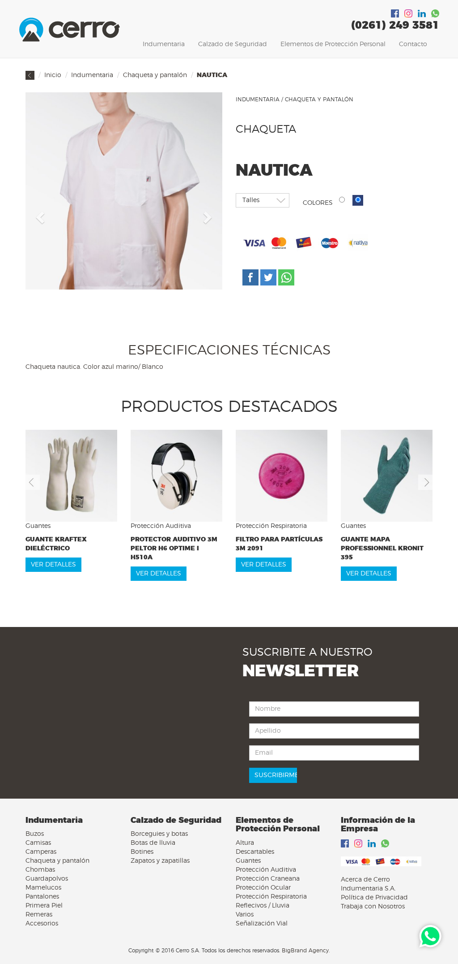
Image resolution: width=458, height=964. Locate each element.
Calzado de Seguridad (232, 44)
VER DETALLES (53, 565)
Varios (245, 915)
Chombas (40, 870)
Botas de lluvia (153, 843)
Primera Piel (44, 906)
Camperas (40, 852)
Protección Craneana (268, 879)
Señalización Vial (262, 924)
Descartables (255, 852)
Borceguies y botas (159, 834)
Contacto (413, 44)
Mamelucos (43, 888)
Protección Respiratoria (271, 897)
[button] (38, 214)
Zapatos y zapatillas (160, 861)
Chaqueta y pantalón (155, 75)
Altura (245, 843)
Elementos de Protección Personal (333, 44)
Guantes (248, 861)
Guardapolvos (46, 879)
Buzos (34, 834)
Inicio (52, 75)
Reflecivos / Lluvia (262, 906)
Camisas (38, 843)
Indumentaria (164, 44)
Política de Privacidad (374, 898)
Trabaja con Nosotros (373, 906)
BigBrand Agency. (306, 950)
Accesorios (41, 924)
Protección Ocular (263, 888)
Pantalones (42, 897)
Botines (142, 852)
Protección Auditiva (266, 870)
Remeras (38, 915)
